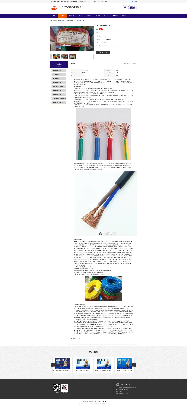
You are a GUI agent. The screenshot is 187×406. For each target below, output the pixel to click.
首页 (54, 15)
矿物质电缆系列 (57, 82)
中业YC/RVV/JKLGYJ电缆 (59, 102)
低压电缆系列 (56, 74)
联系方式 (124, 15)
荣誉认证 (106, 15)
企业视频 (71, 15)
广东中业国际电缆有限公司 (59, 98)
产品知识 (89, 15)
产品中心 (62, 15)
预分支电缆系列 (57, 94)
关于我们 (98, 15)
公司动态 (80, 15)
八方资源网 (89, 401)
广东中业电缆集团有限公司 (95, 404)
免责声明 (94, 401)
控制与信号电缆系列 (58, 86)
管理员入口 (98, 401)
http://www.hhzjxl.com (75, 338)
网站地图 (104, 401)
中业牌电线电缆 (69, 20)
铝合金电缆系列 (57, 90)
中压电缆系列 (56, 78)
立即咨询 (102, 52)
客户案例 (115, 15)
